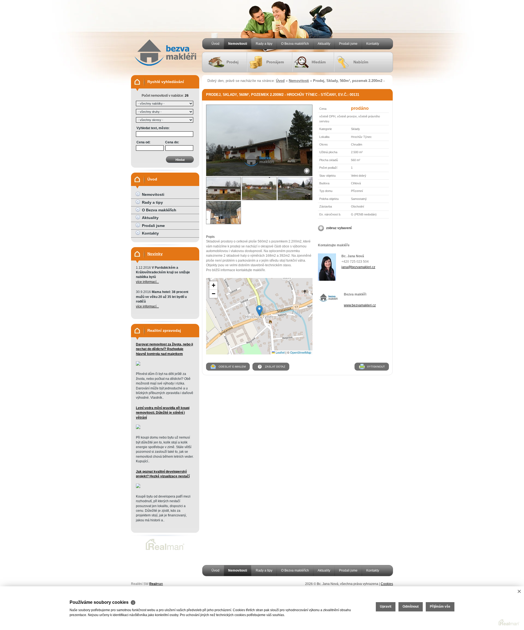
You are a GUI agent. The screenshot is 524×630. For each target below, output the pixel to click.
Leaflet (280, 352)
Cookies (387, 584)
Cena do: (172, 142)
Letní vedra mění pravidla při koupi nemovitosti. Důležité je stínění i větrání (162, 412)
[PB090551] (259, 175)
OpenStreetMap (300, 352)
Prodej (233, 62)
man (156, 584)
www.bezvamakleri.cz (360, 305)
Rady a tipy (264, 44)
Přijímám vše (440, 606)
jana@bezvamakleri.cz (358, 267)
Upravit (385, 606)
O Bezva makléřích (295, 44)
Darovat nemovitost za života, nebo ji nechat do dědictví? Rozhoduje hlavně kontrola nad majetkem (164, 349)
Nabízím (360, 62)
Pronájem (275, 62)
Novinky (155, 254)
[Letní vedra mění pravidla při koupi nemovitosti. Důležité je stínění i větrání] (138, 428)
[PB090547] (223, 212)
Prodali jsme (348, 44)
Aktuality (324, 44)
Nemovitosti (237, 44)
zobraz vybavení (339, 228)
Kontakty (372, 44)
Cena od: (143, 142)
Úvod (215, 44)
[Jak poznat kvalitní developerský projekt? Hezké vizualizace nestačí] (138, 487)
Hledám (319, 62)
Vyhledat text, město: (152, 128)
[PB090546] (223, 188)
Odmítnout (411, 606)
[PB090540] (259, 188)
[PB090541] (295, 188)
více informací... (147, 282)
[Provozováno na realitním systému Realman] (165, 550)
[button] (259, 310)
